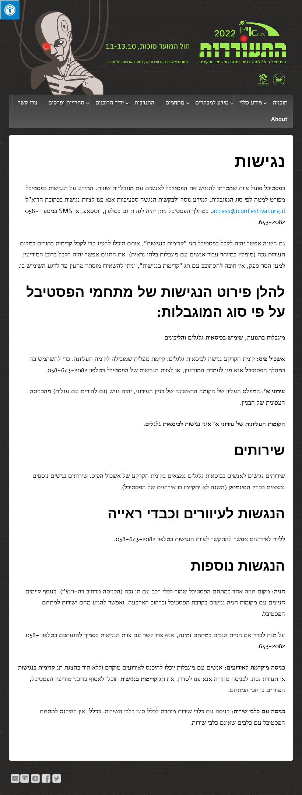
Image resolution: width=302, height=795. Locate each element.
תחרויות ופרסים (66, 103)
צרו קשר (27, 103)
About (279, 119)
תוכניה (280, 103)
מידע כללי (250, 103)
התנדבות (144, 103)
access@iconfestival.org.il (248, 211)
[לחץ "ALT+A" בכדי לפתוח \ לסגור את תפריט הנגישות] (10, 9)
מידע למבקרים (211, 103)
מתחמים (174, 103)
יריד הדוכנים (109, 103)
